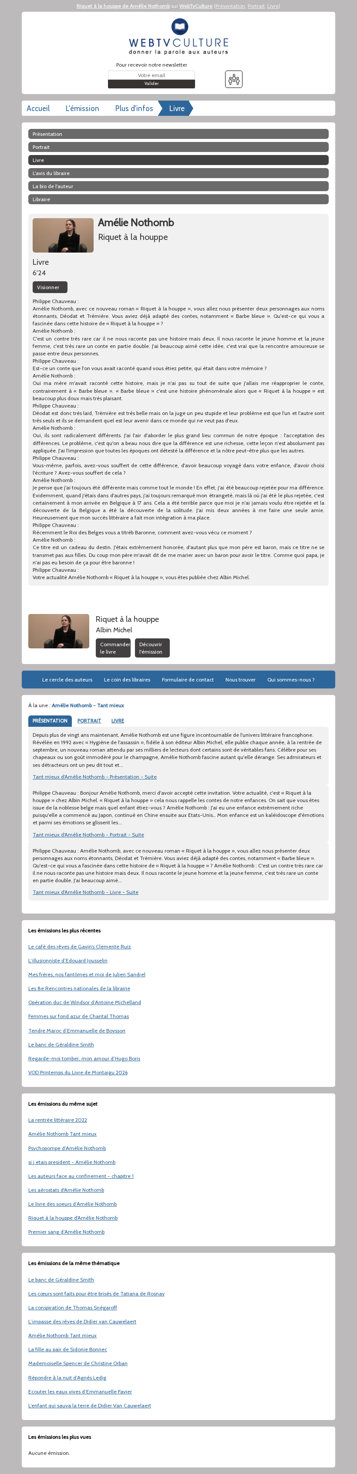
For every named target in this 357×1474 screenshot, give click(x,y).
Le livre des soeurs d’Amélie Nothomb (72, 1204)
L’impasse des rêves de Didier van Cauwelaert (82, 1321)
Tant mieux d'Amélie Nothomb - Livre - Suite (85, 892)
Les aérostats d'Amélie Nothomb (66, 1190)
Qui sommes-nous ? (291, 679)
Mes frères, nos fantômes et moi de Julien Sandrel (86, 974)
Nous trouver (241, 679)
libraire (41, 199)
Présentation (230, 6)
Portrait (256, 6)
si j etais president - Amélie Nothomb (71, 1162)
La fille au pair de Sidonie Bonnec (67, 1349)
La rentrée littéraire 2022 (57, 1119)
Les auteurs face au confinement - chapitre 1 (81, 1176)
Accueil (38, 108)
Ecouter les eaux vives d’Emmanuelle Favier (80, 1391)
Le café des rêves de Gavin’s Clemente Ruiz (79, 946)
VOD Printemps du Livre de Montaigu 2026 (78, 1072)
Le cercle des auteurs (67, 679)
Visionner (48, 287)
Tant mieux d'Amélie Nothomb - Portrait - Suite (88, 834)
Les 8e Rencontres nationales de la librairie (79, 988)
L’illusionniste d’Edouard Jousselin (68, 960)
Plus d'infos (134, 108)
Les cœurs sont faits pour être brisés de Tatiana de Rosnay (96, 1293)
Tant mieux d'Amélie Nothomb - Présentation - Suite (95, 776)
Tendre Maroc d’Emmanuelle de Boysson (76, 1030)
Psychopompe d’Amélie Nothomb (67, 1148)
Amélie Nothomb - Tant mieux (88, 705)
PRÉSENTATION (50, 721)
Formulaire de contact (188, 679)
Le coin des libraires (127, 679)
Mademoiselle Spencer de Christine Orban (78, 1363)
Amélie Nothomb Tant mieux (62, 1133)
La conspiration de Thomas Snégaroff (72, 1307)
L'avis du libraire (51, 173)
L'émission (82, 108)
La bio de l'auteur (53, 186)
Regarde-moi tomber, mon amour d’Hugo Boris (84, 1058)
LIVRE (117, 721)
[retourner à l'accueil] (178, 36)
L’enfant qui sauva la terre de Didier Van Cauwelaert (89, 1405)
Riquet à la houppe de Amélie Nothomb (123, 6)
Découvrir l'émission (150, 648)
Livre (273, 6)
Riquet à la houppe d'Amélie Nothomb (73, 1217)
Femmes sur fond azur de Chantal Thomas (78, 1016)
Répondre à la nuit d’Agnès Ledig (67, 1377)
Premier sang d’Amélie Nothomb (66, 1231)
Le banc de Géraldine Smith (61, 1044)
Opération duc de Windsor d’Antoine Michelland (84, 1002)
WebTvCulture (195, 6)
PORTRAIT (89, 721)
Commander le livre (115, 648)
